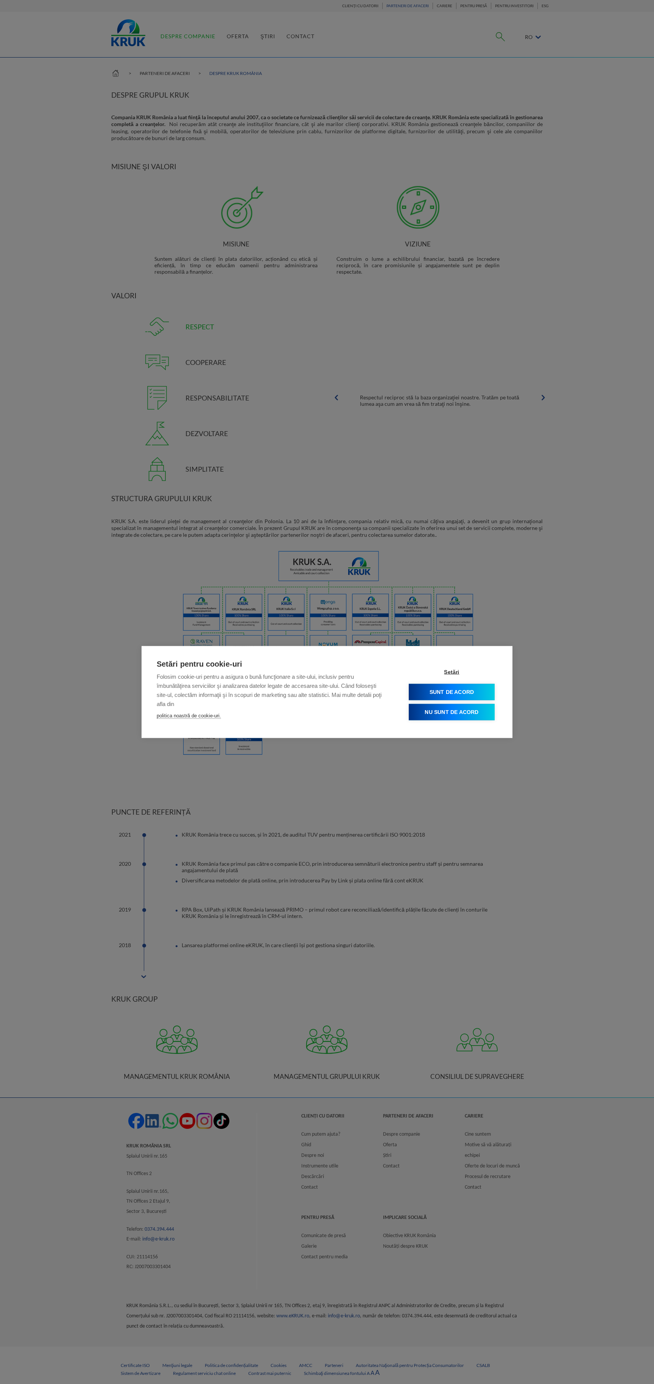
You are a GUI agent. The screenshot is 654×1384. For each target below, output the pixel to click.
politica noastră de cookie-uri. (189, 715)
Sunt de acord (452, 692)
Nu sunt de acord (451, 712)
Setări (451, 672)
